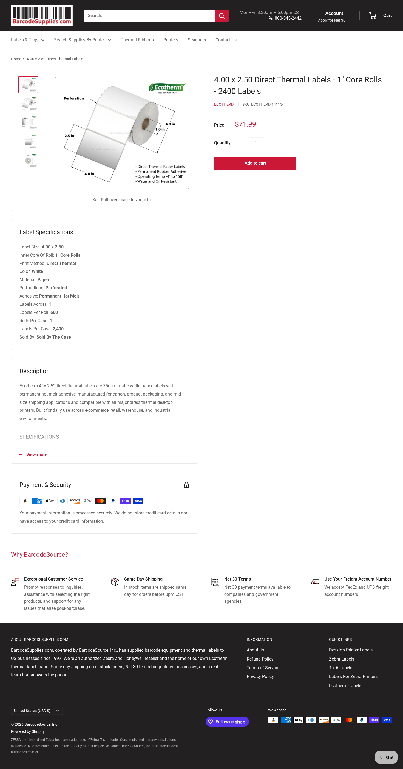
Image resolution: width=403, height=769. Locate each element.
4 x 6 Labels (340, 667)
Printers (170, 39)
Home (16, 59)
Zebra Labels (341, 659)
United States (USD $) (32, 710)
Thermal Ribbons (137, 39)
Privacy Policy (260, 676)
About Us (255, 650)
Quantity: (223, 142)
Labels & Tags (24, 39)
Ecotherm (224, 104)
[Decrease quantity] (241, 143)
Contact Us (226, 39)
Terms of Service (263, 667)
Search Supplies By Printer (79, 39)
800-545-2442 (288, 18)
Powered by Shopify (28, 731)
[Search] (222, 16)
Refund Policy (260, 659)
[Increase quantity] (270, 143)
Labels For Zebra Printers (353, 676)
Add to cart (255, 163)
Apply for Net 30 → (334, 20)
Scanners (197, 39)
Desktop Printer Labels (351, 650)
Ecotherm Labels (345, 685)
